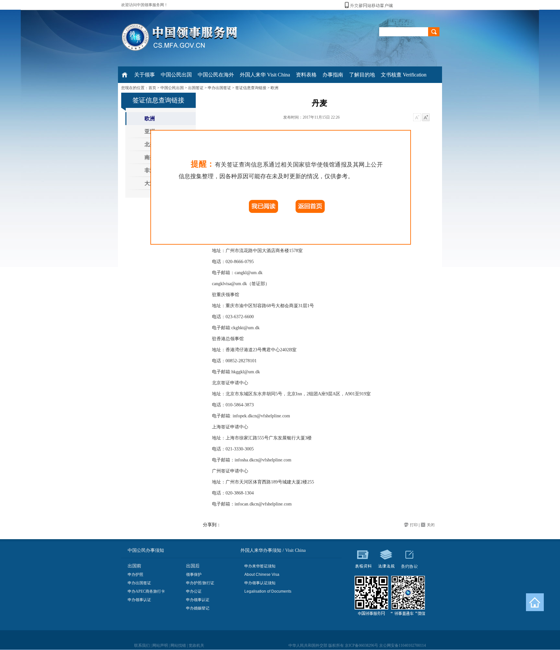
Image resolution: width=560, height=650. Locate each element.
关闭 (431, 525)
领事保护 (194, 574)
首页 (152, 88)
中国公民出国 (172, 88)
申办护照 (135, 574)
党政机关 (196, 645)
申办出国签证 (219, 88)
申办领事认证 (139, 600)
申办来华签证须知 (259, 566)
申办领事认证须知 (259, 583)
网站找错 (178, 645)
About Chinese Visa (261, 574)
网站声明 (160, 645)
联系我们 (142, 645)
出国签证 (196, 88)
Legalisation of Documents (267, 591)
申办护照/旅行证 (200, 583)
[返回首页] (535, 602)
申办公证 (194, 591)
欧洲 (274, 88)
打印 (414, 525)
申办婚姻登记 (197, 608)
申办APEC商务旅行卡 (146, 591)
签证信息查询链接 (250, 88)
